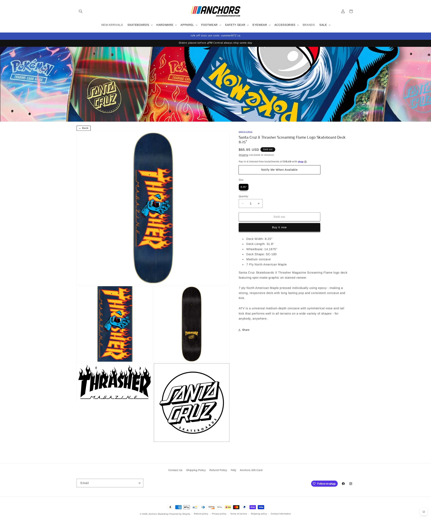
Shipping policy (259, 514)
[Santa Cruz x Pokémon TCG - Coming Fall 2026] (215, 84)
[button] (81, 11)
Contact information (281, 514)
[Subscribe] (139, 483)
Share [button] (246, 329)
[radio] (243, 187)
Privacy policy (219, 514)
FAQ (233, 469)
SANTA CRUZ (246, 132)
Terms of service (238, 514)
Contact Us (175, 469)
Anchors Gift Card (251, 469)
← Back (83, 128)
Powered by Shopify (179, 514)
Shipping (243, 155)
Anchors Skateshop (159, 514)
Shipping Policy (196, 469)
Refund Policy (218, 469)
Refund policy (201, 514)
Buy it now (279, 227)
